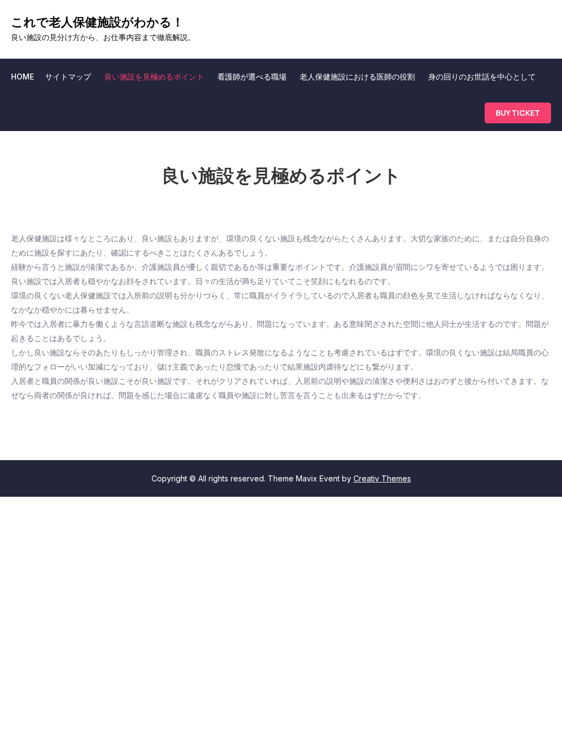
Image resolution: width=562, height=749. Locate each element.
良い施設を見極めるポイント (154, 76)
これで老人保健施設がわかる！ (97, 22)
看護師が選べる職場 (251, 76)
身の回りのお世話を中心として (482, 76)
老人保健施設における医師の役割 (357, 76)
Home (22, 76)
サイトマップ (68, 76)
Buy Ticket (518, 112)
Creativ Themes (382, 478)
